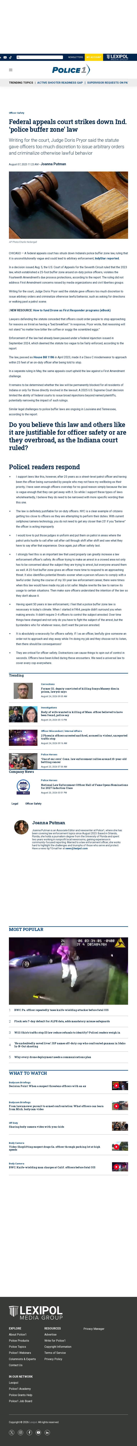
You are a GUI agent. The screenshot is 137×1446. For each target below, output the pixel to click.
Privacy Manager (93, 1329)
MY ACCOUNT (94, 57)
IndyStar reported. (107, 258)
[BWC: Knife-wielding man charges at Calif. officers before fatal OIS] (120, 1166)
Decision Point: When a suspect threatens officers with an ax (47, 1086)
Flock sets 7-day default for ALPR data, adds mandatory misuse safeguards (62, 1021)
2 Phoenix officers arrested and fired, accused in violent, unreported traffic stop (84, 737)
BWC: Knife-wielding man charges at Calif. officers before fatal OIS (52, 1167)
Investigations (49, 707)
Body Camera (16, 1143)
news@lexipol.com (76, 848)
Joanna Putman (53, 164)
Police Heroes (49, 754)
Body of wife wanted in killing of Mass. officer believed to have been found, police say (82, 713)
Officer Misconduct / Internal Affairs (61, 731)
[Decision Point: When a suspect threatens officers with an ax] (120, 1085)
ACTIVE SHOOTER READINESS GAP (60, 82)
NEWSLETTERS (75, 57)
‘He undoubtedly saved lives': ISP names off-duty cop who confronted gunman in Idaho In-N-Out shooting (69, 1045)
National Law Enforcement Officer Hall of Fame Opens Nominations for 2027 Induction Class (84, 786)
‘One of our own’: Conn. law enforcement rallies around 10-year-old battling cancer (83, 760)
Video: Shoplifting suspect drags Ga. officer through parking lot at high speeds (54, 1148)
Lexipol (33, 1422)
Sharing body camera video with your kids (36, 1126)
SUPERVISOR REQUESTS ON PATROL (111, 82)
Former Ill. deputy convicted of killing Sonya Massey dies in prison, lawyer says (80, 690)
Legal (15, 803)
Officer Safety (16, 113)
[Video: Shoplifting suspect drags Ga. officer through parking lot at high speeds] (120, 1146)
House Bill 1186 (44, 357)
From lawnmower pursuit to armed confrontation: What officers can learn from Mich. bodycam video (56, 1107)
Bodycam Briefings (20, 1082)
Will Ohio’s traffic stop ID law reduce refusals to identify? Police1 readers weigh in (67, 1032)
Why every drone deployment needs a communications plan (52, 1057)
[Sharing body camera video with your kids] (120, 1126)
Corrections (48, 684)
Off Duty (13, 1123)
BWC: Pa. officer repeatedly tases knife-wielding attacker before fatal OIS (61, 1010)
